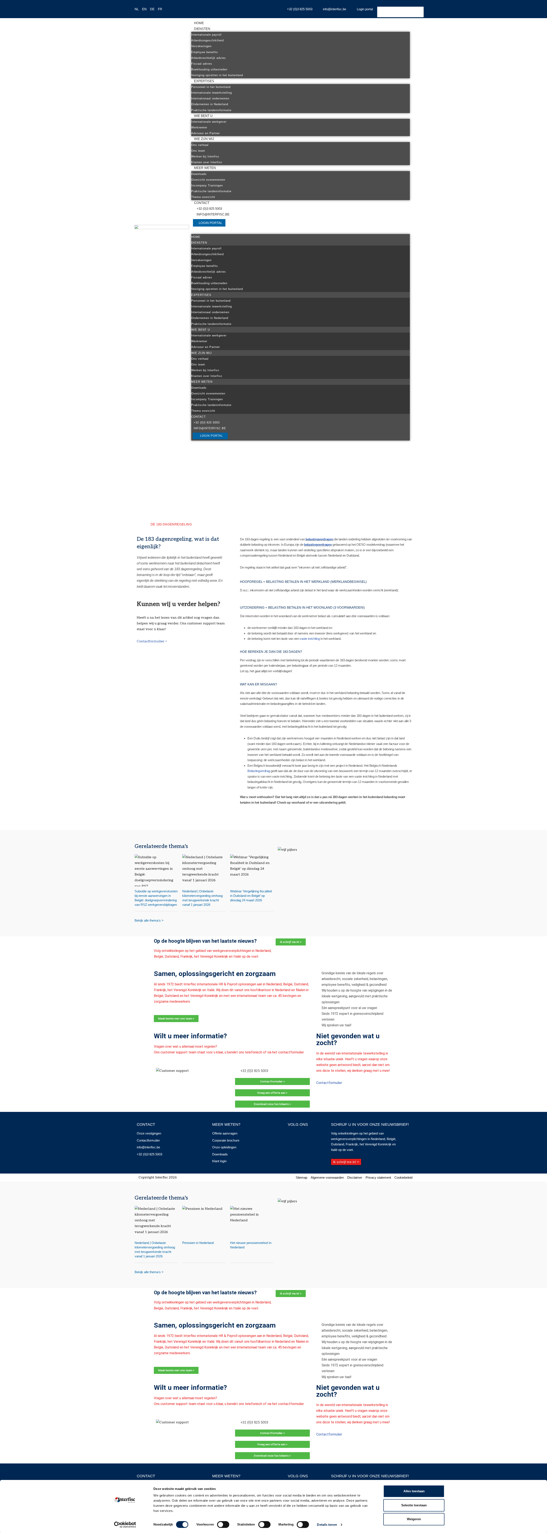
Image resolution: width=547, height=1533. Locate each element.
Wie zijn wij (204, 139)
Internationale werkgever (208, 121)
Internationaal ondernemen (210, 98)
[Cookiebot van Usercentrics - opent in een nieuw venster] (125, 1524)
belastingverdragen (319, 539)
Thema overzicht (203, 197)
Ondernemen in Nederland (209, 104)
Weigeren (414, 1519)
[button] (300, 231)
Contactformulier (329, 1083)
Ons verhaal (200, 145)
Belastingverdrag (258, 771)
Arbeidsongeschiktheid (207, 40)
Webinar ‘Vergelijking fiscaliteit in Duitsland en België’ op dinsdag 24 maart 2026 (251, 895)
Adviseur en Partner (205, 133)
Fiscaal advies (201, 63)
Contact (201, 203)
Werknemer (199, 127)
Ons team (198, 150)
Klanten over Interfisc (206, 162)
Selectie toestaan (414, 1505)
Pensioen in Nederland (198, 1243)
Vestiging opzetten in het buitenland (217, 75)
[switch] (223, 1524)
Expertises (204, 81)
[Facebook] (291, 1134)
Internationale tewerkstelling (211, 92)
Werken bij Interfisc (205, 156)
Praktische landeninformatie (211, 110)
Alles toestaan (414, 1491)
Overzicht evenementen (208, 179)
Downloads (199, 174)
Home (199, 23)
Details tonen (327, 1524)
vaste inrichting (310, 638)
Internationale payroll (206, 34)
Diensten (202, 29)
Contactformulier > (152, 641)
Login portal (210, 223)
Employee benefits (204, 52)
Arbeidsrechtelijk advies (208, 58)
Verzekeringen (201, 46)
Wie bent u (203, 116)
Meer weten (205, 168)
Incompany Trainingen (207, 185)
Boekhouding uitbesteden (209, 69)
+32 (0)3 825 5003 (209, 208)
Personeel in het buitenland (211, 87)
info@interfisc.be (213, 214)
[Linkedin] (299, 1134)
